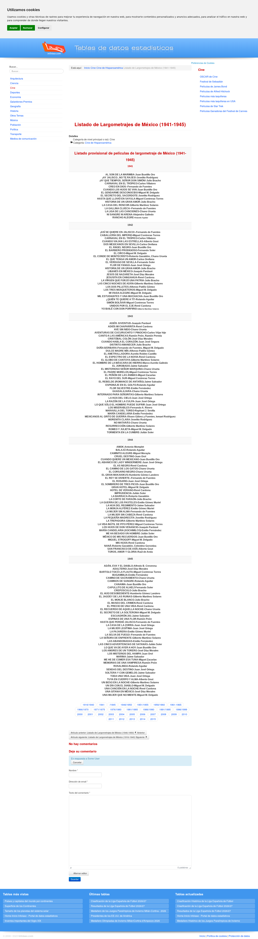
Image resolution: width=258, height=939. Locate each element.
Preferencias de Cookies (202, 62)
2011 (111, 719)
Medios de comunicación (23, 138)
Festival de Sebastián (211, 81)
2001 (90, 714)
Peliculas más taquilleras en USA (217, 101)
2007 (153, 714)
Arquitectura (16, 78)
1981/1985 (132, 709)
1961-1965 (175, 704)
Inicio (202, 936)
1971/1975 (99, 709)
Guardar (75, 879)
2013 (132, 719)
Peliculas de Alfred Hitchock (215, 91)
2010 (184, 714)
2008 (163, 714)
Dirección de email (78, 781)
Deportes (15, 92)
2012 (121, 719)
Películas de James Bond (213, 86)
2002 (100, 714)
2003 (111, 714)
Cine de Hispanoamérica (98, 142)
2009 (174, 714)
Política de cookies (217, 936)
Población (15, 124)
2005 (132, 714)
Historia (14, 111)
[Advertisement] (35, 165)
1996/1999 (181, 709)
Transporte (16, 134)
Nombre (73, 770)
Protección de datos (239, 936)
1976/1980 (115, 709)
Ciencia (14, 83)
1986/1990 (148, 709)
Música (14, 120)
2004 (121, 714)
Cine (12, 87)
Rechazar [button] (28, 28)
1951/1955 (142, 704)
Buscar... (13, 66)
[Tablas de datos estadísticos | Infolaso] (54, 47)
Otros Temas (16, 115)
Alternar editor (80, 873)
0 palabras (183, 867)
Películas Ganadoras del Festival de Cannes (223, 111)
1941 (102, 704)
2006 (142, 714)
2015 (153, 719)
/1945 (113, 704)
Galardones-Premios (21, 101)
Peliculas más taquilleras (213, 96)
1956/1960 (159, 704)
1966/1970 (83, 709)
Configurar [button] (43, 28)
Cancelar (77, 762)
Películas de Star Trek (211, 106)
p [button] (71, 867)
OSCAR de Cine (209, 76)
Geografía (15, 106)
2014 (142, 719)
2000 (80, 714)
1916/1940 (88, 704)
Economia (15, 97)
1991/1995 (165, 709)
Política (14, 129)
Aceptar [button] (14, 28)
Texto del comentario (79, 792)
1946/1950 (126, 704)
